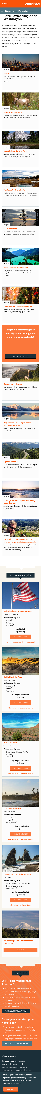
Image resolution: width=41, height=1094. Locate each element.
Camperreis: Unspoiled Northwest (17, 874)
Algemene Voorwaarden (9, 1067)
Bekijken (20, 949)
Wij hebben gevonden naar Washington (18, 942)
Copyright (23, 1067)
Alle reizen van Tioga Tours (20, 905)
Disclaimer (19, 1070)
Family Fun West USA (12, 808)
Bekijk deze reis (21, 636)
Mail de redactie (20, 356)
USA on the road (10, 742)
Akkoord (11, 1089)
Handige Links (16, 1064)
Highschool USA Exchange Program (18, 611)
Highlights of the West (13, 677)
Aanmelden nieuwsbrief (16, 1010)
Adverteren (5, 1064)
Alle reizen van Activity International (20, 642)
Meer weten (15, 1083)
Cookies (28, 1070)
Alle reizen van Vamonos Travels (20, 708)
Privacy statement (7, 1070)
